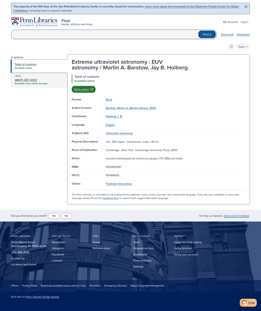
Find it (207, 34)
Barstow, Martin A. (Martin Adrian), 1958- (131, 108)
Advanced (227, 34)
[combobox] (105, 34)
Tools (241, 47)
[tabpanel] (158, 83)
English (110, 125)
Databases (243, 34)
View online (81, 89)
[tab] (39, 66)
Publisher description (119, 184)
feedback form (111, 198)
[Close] (246, 6)
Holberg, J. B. (114, 116)
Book (109, 100)
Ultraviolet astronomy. (119, 133)
